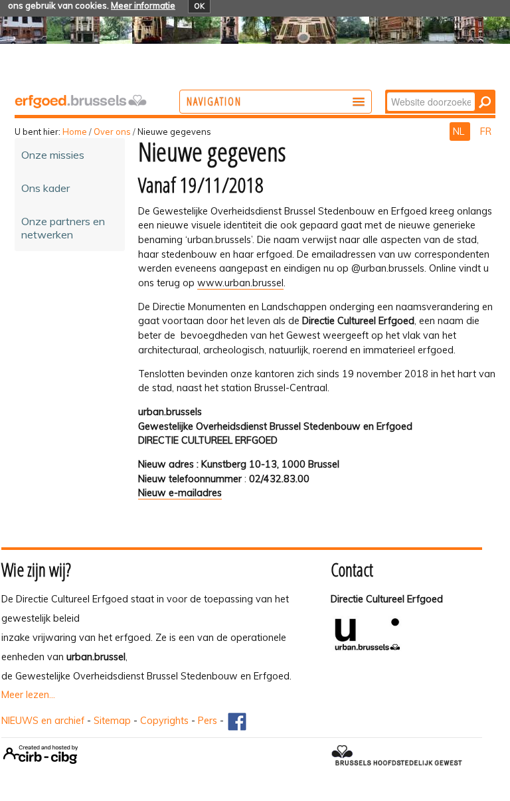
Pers (207, 721)
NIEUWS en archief (42, 721)
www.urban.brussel (240, 283)
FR (485, 131)
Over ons (112, 131)
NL (460, 131)
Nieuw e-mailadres (180, 493)
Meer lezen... (28, 695)
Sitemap (112, 721)
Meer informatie (143, 5)
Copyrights (164, 721)
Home (74, 131)
